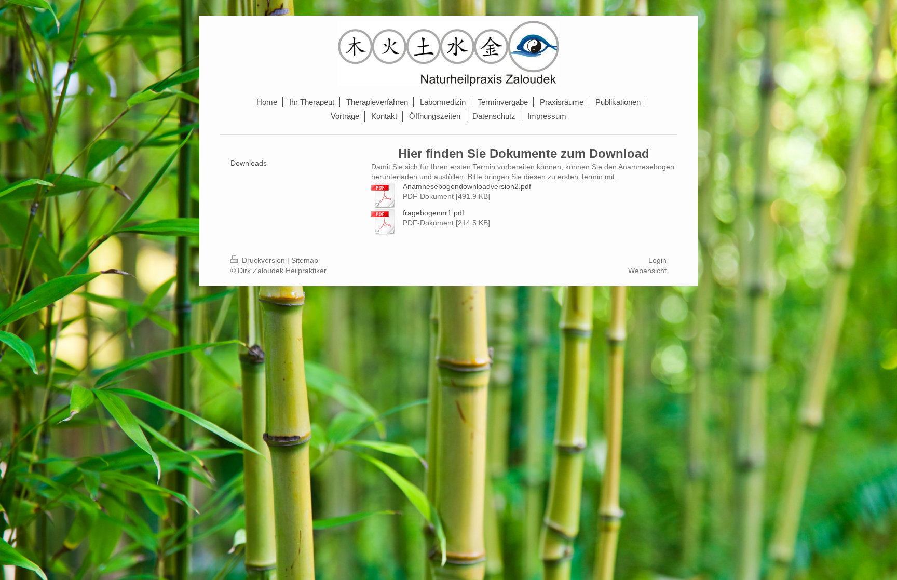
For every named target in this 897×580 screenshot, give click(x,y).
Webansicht (647, 270)
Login (657, 260)
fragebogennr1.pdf (433, 213)
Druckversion (263, 260)
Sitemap (304, 260)
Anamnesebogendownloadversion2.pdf (467, 186)
